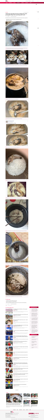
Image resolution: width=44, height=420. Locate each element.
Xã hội (22, 2)
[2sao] (7, 2)
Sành (30, 2)
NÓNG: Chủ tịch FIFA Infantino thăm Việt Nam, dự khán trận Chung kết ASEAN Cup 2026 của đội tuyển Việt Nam (20, 337)
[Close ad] (36, 4)
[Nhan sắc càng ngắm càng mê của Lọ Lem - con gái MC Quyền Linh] (9, 321)
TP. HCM (29, 416)
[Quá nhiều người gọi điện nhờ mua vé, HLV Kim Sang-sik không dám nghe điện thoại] (9, 327)
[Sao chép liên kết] (9, 16)
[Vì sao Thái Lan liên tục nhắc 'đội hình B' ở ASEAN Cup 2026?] (9, 332)
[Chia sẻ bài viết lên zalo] (7, 16)
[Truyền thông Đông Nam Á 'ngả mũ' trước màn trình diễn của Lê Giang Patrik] (9, 381)
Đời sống (18, 2)
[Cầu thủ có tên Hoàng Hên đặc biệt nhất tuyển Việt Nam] (9, 354)
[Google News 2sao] (13, 16)
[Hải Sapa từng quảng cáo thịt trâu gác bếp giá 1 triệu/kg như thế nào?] (9, 386)
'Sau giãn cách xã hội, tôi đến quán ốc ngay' (11, 300)
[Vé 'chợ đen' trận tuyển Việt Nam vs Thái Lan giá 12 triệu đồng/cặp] (9, 311)
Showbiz (10, 2)
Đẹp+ (14, 2)
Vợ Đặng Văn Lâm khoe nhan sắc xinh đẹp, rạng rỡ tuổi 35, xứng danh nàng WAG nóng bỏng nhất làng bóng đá (20, 364)
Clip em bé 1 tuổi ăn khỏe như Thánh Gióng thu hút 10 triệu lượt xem (34, 399)
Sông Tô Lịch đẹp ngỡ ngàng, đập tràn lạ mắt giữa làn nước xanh (26, 399)
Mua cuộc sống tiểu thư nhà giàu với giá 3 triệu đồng (20, 346)
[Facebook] (34, 413)
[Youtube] (36, 413)
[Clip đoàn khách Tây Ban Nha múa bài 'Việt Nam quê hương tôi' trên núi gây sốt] (9, 316)
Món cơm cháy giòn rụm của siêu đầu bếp (11, 301)
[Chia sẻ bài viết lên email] (8, 16)
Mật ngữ (27, 2)
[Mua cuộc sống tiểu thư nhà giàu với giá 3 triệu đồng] (9, 348)
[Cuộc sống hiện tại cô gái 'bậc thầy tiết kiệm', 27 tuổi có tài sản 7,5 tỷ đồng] (9, 359)
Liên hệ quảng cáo (31, 413)
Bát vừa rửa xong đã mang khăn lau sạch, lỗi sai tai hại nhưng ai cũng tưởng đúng (16, 302)
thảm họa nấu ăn (10, 305)
